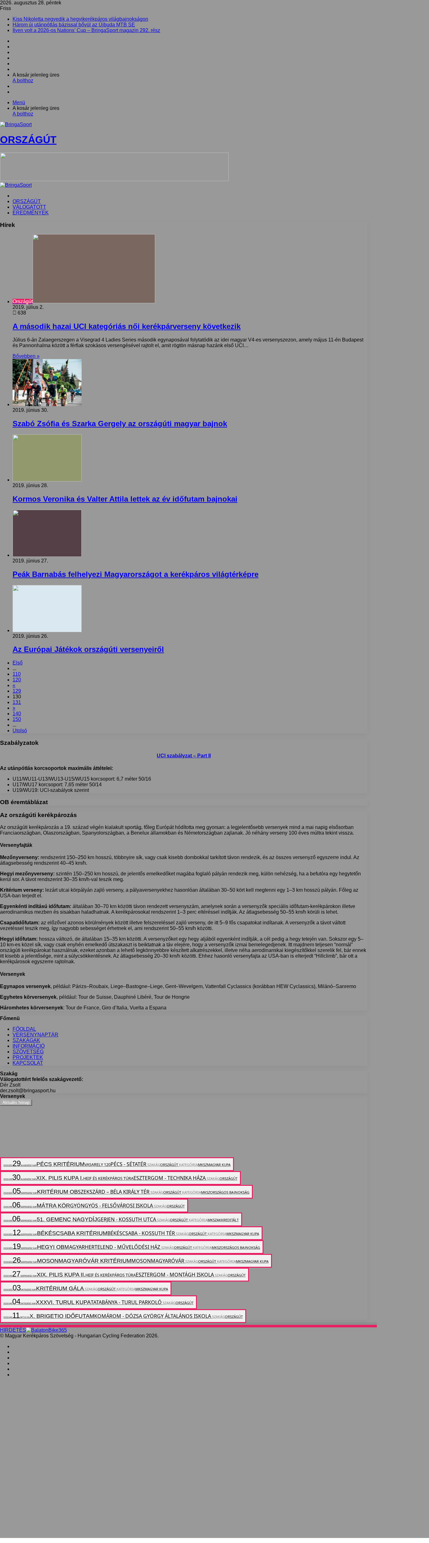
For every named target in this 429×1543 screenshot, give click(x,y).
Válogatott (29, 207)
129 (17, 691)
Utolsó (20, 730)
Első (18, 662)
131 (17, 702)
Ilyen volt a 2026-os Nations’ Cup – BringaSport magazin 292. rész (86, 30)
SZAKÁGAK (26, 1040)
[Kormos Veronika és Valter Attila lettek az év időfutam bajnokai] (47, 479)
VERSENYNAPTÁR (35, 1034)
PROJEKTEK (28, 1057)
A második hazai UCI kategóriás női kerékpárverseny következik (127, 326)
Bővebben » (26, 356)
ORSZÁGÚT (27, 201)
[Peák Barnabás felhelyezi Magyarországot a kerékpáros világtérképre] (47, 555)
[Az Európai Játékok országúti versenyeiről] (47, 630)
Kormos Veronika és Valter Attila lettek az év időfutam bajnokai (125, 499)
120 (17, 679)
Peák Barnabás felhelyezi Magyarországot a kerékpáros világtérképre (135, 574)
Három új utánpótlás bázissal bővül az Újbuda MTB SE (74, 24)
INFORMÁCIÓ (29, 1046)
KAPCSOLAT (28, 1063)
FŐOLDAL (24, 1029)
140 (17, 713)
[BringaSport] (16, 185)
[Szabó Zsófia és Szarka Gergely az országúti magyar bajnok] (47, 404)
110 (17, 674)
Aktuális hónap (16, 1102)
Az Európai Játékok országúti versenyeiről (88, 649)
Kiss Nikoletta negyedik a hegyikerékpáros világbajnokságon (80, 19)
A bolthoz (23, 80)
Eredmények (31, 212)
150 (17, 719)
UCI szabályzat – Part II (184, 755)
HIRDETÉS (13, 1330)
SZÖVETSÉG (28, 1051)
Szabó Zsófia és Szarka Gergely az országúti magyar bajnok (120, 423)
